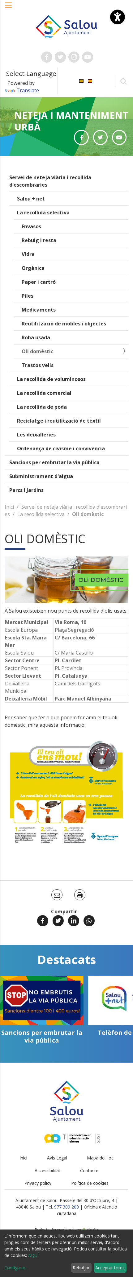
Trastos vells (38, 365)
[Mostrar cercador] (123, 81)
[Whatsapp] (89, 920)
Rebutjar (81, 1268)
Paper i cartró (39, 282)
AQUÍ (33, 1255)
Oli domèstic (37, 351)
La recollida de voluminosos (51, 379)
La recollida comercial (44, 393)
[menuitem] (81, 80)
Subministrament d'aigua (41, 476)
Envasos (31, 226)
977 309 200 (66, 1207)
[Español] (90, 80)
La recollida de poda (42, 406)
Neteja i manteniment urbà (71, 121)
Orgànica (33, 268)
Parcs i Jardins (26, 490)
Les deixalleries (36, 434)
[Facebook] (42, 920)
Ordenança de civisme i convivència (61, 448)
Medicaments (39, 309)
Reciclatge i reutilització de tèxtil (59, 420)
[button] (8, 8)
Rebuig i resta (39, 240)
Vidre (28, 254)
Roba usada (36, 337)
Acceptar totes (110, 1268)
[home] (66, 26)
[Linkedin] (73, 920)
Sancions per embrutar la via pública (54, 462)
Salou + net (31, 198)
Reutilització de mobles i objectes (64, 323)
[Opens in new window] (81, 137)
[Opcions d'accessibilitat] (117, 17)
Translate (27, 90)
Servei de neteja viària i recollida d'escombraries (50, 181)
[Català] (81, 80)
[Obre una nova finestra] (46, 57)
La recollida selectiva (43, 212)
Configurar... (16, 1268)
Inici (9, 506)
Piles (27, 295)
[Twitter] (58, 920)
